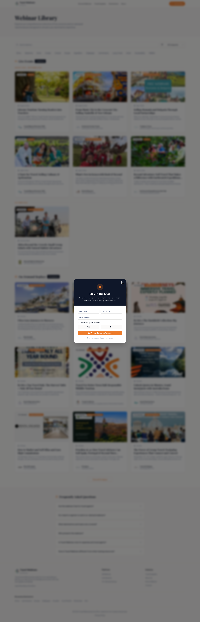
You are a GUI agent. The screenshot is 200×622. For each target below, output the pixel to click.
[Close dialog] (123, 282)
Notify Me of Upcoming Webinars (100, 333)
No (111, 327)
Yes (88, 327)
